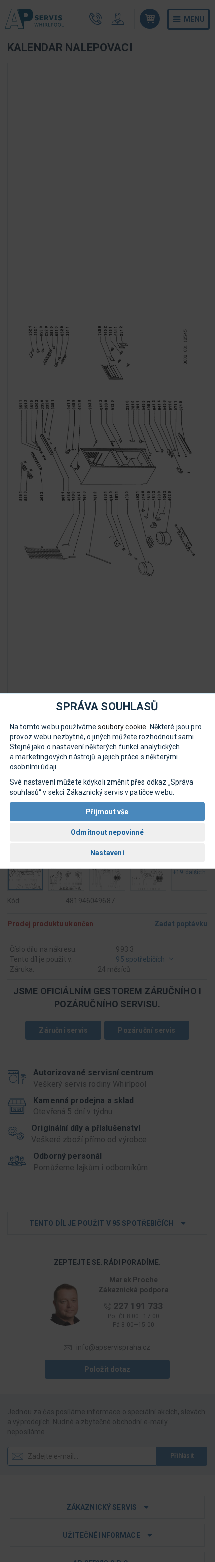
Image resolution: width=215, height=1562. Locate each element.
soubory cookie (122, 727)
